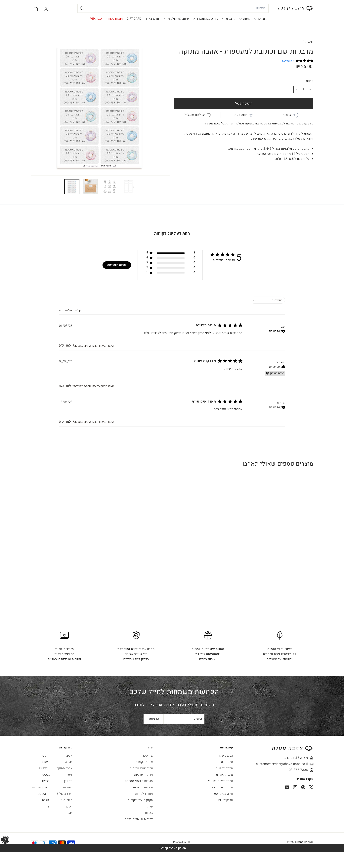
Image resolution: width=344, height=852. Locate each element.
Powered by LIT (182, 842)
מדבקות (230, 18)
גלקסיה (45, 774)
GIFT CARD (134, 18)
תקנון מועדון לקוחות (140, 800)
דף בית (309, 42)
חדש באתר (152, 18)
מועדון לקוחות (144, 794)
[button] (172, 848)
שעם (69, 813)
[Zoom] (100, 106)
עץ (48, 806)
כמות (309, 81)
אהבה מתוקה (64, 768)
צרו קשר (147, 755)
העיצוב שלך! (225, 755)
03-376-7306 (298, 770)
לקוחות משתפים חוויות (139, 819)
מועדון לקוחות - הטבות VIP (106, 18)
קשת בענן (66, 800)
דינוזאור (67, 787)
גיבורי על (44, 768)
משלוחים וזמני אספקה (139, 781)
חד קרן (68, 781)
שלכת (46, 800)
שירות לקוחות (144, 762)
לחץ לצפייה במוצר (289, 546)
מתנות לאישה (224, 768)
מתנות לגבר (226, 762)
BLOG (149, 813)
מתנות (246, 18)
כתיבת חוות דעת (117, 265)
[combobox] (173, 8)
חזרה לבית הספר (223, 794)
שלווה (68, 762)
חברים (46, 781)
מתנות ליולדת (224, 774)
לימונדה (45, 762)
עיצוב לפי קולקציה (177, 18)
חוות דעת (241, 115)
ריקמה (68, 806)
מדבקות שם (225, 800)
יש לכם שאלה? (194, 115)
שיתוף (287, 115)
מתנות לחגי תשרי (222, 787)
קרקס (46, 755)
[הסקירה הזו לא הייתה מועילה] (62, 345)
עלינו (150, 806)
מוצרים (262, 18)
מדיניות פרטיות (143, 774)
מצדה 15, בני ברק (296, 757)
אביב (69, 755)
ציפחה (68, 774)
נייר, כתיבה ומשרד (207, 18)
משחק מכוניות (41, 787)
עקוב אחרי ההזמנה (141, 768)
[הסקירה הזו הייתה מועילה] (69, 345)
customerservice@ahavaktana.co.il (290, 764)
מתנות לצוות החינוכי (220, 781)
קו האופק (44, 794)
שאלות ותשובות (143, 787)
